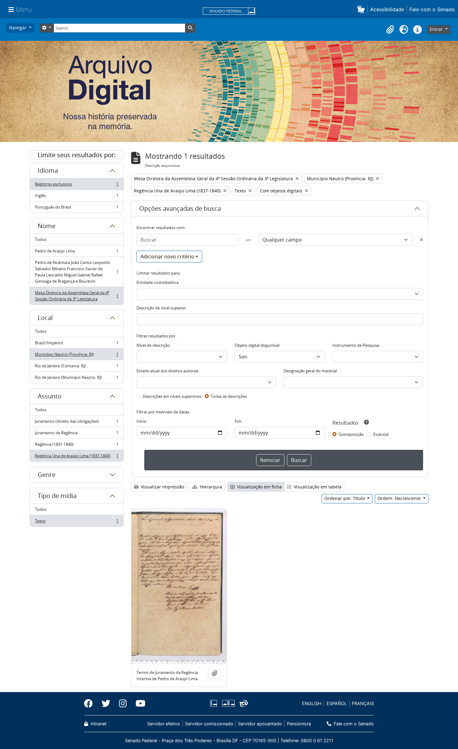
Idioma (48, 170)
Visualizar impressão (162, 487)
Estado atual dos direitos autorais (167, 371)
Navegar (18, 28)
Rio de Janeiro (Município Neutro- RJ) (76, 378)
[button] (362, 9)
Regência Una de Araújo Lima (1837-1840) (76, 457)
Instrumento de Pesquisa (355, 345)
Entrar (437, 29)
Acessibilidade (387, 9)
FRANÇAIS (363, 703)
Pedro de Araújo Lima (76, 252)
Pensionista (299, 723)
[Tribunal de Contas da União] (242, 703)
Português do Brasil (76, 208)
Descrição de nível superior (161, 308)
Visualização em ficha (259, 487)
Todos (40, 239)
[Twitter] (106, 703)
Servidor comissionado (209, 723)
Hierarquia (210, 487)
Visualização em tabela (317, 487)
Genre (46, 474)
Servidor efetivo (163, 723)
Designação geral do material (310, 371)
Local (45, 317)
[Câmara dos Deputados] (214, 703)
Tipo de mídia (57, 496)
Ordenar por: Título (345, 498)
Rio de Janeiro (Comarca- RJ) (76, 367)
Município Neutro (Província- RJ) (76, 355)
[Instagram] (123, 703)
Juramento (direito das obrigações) (76, 422)
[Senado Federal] (229, 11)
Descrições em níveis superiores (172, 396)
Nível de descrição (153, 345)
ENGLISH (312, 703)
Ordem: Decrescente (400, 498)
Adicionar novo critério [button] (167, 256)
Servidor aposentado (260, 723)
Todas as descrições (229, 396)
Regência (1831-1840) (76, 445)
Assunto (49, 396)
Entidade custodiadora (157, 282)
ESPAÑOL (337, 703)
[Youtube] (138, 703)
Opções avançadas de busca (180, 208)
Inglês (76, 197)
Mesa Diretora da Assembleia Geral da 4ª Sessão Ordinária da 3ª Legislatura (76, 296)
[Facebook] (90, 703)
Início (141, 421)
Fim (238, 421)
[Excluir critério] (421, 240)
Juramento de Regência (76, 434)
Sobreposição (351, 434)
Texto (76, 522)
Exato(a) (381, 434)
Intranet (98, 723)
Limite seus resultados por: (77, 155)
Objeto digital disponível (257, 345)
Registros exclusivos (76, 185)
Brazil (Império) (76, 344)
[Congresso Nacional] (228, 703)
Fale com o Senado (432, 9)
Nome (46, 226)
